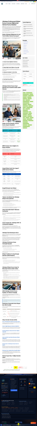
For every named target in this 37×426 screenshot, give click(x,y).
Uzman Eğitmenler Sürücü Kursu (26, 126)
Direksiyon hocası (25, 98)
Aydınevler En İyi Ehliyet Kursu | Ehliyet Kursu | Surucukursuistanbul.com (12, 370)
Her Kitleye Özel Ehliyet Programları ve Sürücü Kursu (28, 35)
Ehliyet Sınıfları (13, 3)
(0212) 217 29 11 (33, 3)
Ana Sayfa (7, 3)
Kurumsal (9, 3)
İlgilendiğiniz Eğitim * (12, 365)
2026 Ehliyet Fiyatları (13, 383)
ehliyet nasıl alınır (25, 104)
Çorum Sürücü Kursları (25, 63)
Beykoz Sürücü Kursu (26, 404)
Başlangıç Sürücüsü (25, 43)
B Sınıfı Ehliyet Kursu (25, 95)
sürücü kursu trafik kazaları (26, 123)
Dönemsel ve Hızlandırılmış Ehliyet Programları (27, 31)
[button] (33, 423)
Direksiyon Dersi (22, 3)
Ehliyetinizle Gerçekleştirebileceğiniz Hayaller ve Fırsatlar (28, 28)
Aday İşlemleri (18, 3)
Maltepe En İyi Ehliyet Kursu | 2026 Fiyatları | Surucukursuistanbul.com (11, 369)
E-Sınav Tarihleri (13, 384)
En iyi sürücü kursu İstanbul (29, 107)
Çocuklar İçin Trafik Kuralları (26, 60)
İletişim (26, 3)
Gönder (34, 387)
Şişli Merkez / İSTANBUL (4, 1)
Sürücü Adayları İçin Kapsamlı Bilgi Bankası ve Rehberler (28, 26)
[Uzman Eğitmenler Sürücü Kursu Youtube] (21, 422)
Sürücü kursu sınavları (31, 120)
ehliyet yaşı (24, 107)
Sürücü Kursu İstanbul (26, 50)
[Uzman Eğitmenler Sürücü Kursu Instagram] (20, 422)
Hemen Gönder (16, 367)
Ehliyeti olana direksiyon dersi (26, 101)
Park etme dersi (29, 114)
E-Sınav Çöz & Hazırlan (13, 390)
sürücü (24, 117)
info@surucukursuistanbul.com (9, 1)
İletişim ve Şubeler (13, 388)
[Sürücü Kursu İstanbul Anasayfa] (4, 380)
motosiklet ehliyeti (25, 114)
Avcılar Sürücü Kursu (12, 404)
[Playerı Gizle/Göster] (18, 423)
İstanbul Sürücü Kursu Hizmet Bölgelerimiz (28, 24)
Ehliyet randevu (29, 104)
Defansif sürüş (25, 45)
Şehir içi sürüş (25, 48)
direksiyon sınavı (29, 98)
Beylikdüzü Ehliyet (8, 404)
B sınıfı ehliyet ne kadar (31, 95)
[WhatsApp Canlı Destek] (29, 3)
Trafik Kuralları (25, 53)
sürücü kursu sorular (25, 120)
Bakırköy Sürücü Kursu (4, 404)
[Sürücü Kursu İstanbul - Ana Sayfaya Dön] (2, 4)
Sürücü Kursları (31, 117)
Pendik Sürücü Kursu (21, 404)
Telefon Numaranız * (9, 365)
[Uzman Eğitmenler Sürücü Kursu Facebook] (18, 422)
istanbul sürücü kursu (25, 110)
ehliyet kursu (31, 101)
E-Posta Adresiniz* (6, 365)
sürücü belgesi (27, 117)
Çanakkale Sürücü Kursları (25, 66)
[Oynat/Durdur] (18, 424)
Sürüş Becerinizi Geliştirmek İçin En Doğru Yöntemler (28, 33)
